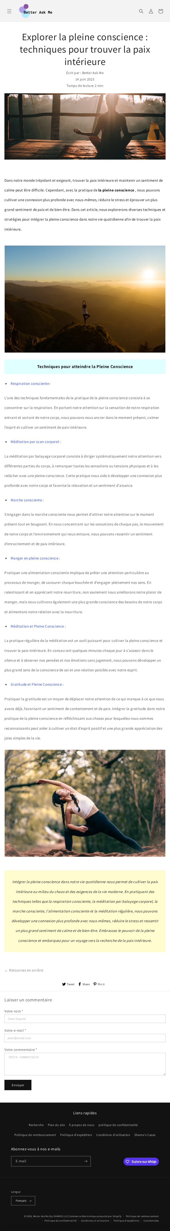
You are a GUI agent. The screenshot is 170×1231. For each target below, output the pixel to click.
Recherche (36, 1125)
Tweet (71, 984)
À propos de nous (82, 1125)
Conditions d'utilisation (113, 1135)
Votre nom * (13, 1011)
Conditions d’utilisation (95, 1220)
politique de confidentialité (118, 1125)
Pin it (101, 984)
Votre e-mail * (15, 1030)
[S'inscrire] (86, 1161)
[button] (9, 11)
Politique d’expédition (126, 1220)
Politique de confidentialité (60, 1220)
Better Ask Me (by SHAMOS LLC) (51, 1216)
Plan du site (56, 1125)
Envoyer (18, 1085)
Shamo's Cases (145, 1135)
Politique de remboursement (35, 1135)
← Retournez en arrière (23, 970)
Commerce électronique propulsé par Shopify (95, 1216)
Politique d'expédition (76, 1135)
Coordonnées (151, 1220)
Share (86, 984)
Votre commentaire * (20, 1049)
